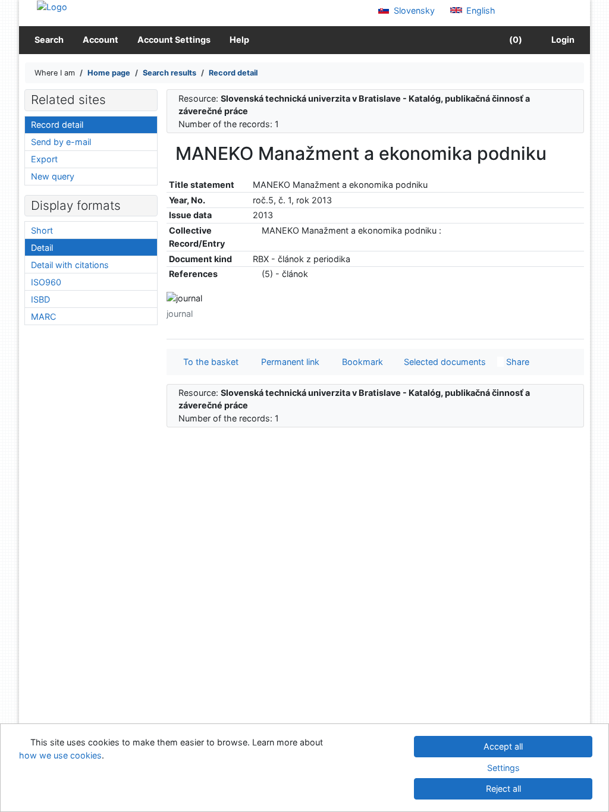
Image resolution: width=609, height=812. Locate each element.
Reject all (503, 788)
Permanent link (287, 362)
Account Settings (174, 39)
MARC (43, 316)
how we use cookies (60, 755)
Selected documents (443, 362)
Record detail (57, 124)
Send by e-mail (61, 142)
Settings (503, 768)
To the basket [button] (208, 362)
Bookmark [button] (360, 362)
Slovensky (413, 10)
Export (44, 159)
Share (516, 362)
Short (42, 230)
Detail (42, 248)
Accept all (503, 746)
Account (100, 39)
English (479, 10)
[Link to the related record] (256, 230)
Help (239, 39)
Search (49, 39)
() (514, 39)
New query (52, 176)
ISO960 (46, 282)
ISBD (40, 299)
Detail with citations (70, 265)
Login (561, 39)
